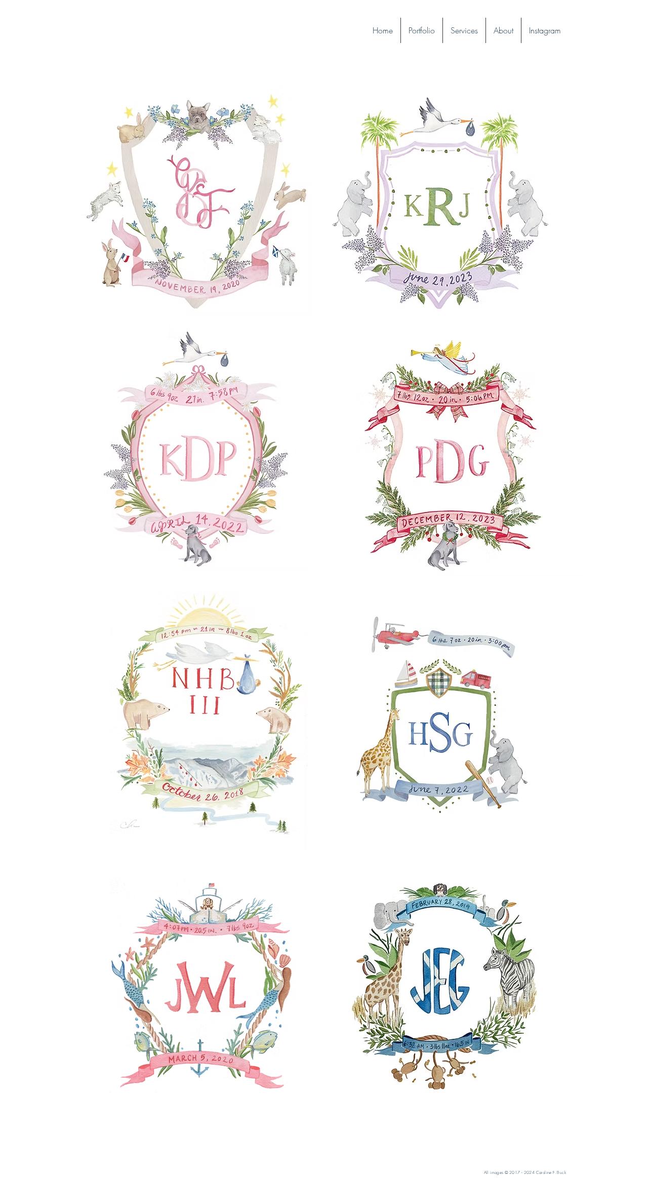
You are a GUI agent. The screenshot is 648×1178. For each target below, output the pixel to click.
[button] (421, 30)
